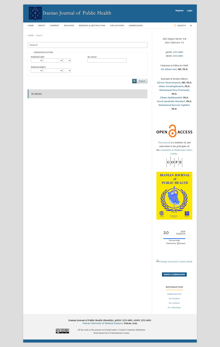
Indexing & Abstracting (92, 25)
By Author (92, 56)
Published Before (38, 67)
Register (180, 10)
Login (189, 10)
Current (54, 25)
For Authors (117, 25)
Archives (69, 25)
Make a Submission (174, 274)
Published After (38, 56)
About (41, 25)
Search (181, 25)
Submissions (136, 25)
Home (31, 25)
